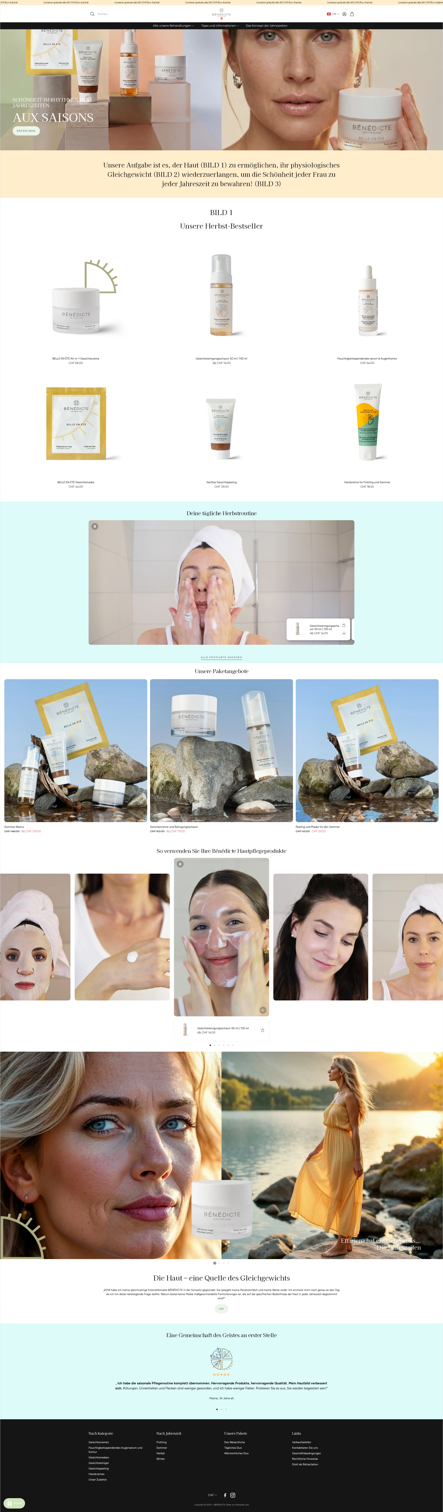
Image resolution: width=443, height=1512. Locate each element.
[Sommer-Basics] (75, 750)
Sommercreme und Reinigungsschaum (174, 826)
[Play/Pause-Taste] (94, 526)
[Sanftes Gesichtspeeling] (221, 423)
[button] (111, 14)
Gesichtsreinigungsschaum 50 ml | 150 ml (221, 358)
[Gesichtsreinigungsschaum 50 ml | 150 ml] (221, 300)
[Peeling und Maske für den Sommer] (367, 750)
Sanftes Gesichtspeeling (221, 482)
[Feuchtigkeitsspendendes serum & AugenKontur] (367, 300)
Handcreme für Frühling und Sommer (367, 482)
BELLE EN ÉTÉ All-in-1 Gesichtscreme (75, 358)
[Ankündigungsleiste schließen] (439, 2)
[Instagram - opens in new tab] (232, 1495)
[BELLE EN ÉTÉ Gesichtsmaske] (75, 423)
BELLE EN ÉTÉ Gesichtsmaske (75, 482)
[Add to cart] (279, 625)
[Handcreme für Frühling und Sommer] (367, 423)
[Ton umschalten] (262, 1010)
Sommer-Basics (14, 826)
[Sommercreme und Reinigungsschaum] (221, 750)
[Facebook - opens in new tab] (225, 1495)
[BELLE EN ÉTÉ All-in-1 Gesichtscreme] (75, 300)
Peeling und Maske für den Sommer (318, 826)
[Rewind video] (279, 633)
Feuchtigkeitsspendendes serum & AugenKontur (367, 358)
